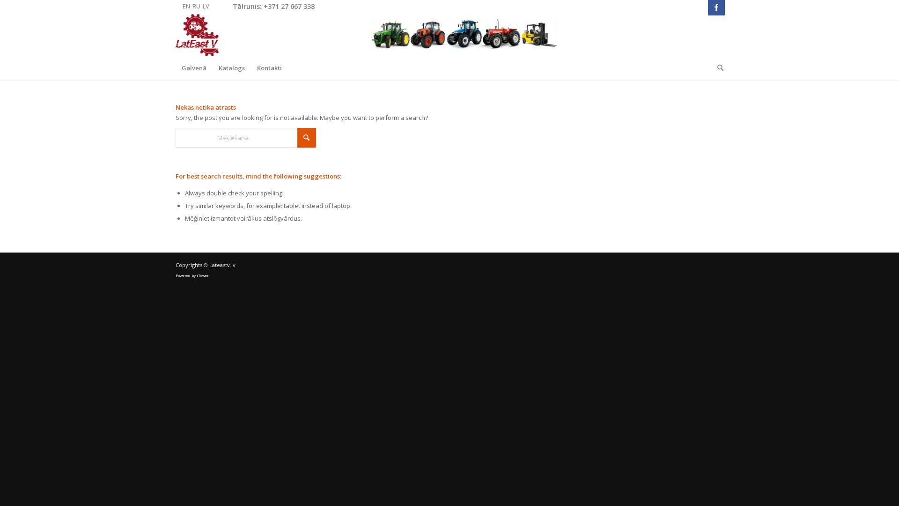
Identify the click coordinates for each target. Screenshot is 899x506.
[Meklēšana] (717, 68)
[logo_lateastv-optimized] (367, 35)
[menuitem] (194, 68)
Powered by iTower (192, 275)
